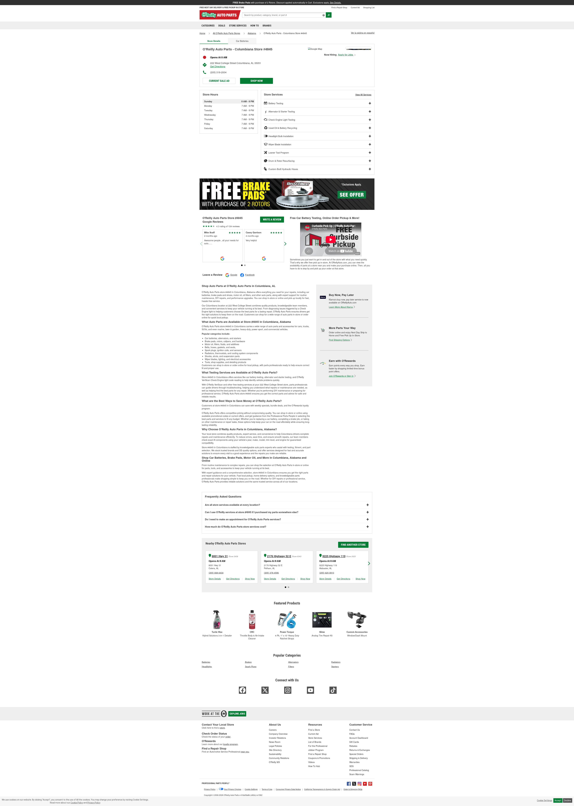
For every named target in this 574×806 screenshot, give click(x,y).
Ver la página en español (362, 32)
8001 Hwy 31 (220, 556)
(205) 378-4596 (271, 572)
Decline (567, 800)
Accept (558, 800)
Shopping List (368, 7)
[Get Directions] (315, 48)
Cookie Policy (77, 803)
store (222, 727)
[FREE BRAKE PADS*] (287, 194)
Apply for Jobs (346, 54)
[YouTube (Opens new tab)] (365, 783)
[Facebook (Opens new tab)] (349, 783)
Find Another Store (353, 544)
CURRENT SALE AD (219, 80)
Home (202, 33)
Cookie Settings (544, 800)
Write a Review (272, 219)
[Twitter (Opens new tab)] (354, 783)
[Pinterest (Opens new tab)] (370, 783)
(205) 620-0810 (326, 572)
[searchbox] (284, 15)
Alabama (252, 33)
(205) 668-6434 (216, 572)
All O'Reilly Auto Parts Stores (226, 33)
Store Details (215, 578)
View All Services (363, 94)
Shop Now (257, 80)
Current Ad (355, 7)
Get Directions (217, 66)
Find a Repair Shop (339, 7)
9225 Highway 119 (333, 556)
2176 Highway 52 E (279, 556)
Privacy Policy (93, 803)
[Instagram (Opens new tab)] (359, 783)
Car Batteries (242, 40)
